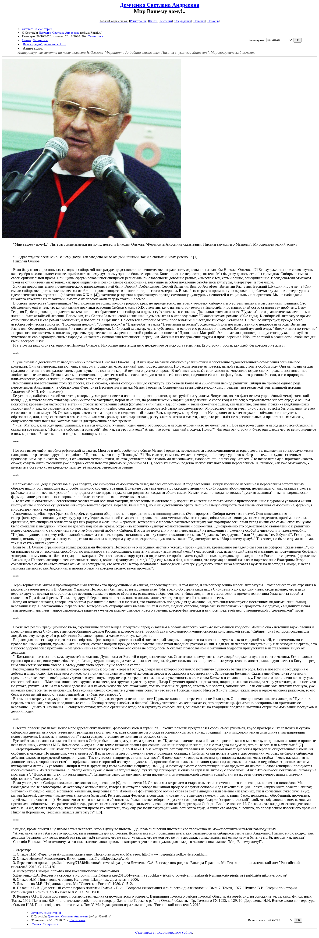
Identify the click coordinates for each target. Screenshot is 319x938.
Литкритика (40, 40)
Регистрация (138, 21)
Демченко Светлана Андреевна (159, 5)
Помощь (213, 21)
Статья (26, 40)
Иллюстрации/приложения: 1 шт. (44, 44)
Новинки (199, 21)
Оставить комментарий (37, 29)
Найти (153, 21)
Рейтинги (166, 21)
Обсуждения (182, 21)
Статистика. (96, 36)
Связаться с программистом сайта (163, 932)
